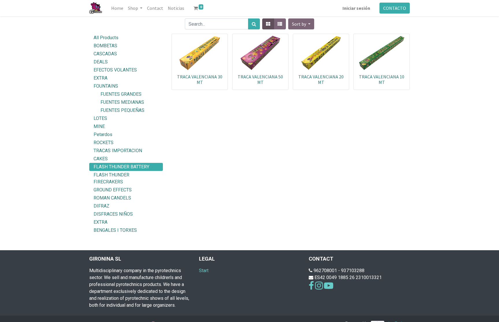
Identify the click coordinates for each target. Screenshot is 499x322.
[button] (301, 23)
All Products (106, 37)
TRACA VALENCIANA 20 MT (321, 79)
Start (203, 270)
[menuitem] (117, 8)
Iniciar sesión (356, 8)
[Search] (254, 23)
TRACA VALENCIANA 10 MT (381, 79)
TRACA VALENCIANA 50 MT (260, 79)
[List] (280, 23)
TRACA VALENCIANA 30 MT (199, 79)
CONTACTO (394, 8)
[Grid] (268, 23)
